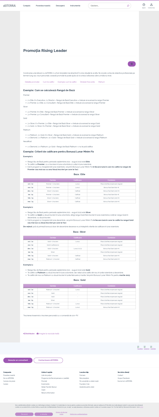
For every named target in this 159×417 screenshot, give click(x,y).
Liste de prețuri (46, 375)
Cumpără (26, 6)
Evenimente (45, 384)
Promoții (44, 381)
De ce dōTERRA (8, 378)
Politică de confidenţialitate (78, 414)
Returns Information (48, 393)
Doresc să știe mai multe (61, 413)
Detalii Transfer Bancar (49, 387)
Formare (82, 375)
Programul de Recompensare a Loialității (55, 378)
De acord (24, 414)
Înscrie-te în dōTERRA (125, 381)
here (141, 407)
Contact (120, 375)
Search (128, 6)
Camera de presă (9, 381)
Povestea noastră (43, 6)
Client (43, 390)
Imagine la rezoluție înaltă (49, 334)
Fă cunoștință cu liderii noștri (89, 381)
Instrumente (75, 6)
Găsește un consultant (18, 360)
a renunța (43, 414)
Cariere (5, 384)
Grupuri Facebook (124, 378)
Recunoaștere (84, 378)
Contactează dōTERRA (48, 360)
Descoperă (60, 6)
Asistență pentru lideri (87, 387)
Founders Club (84, 384)
